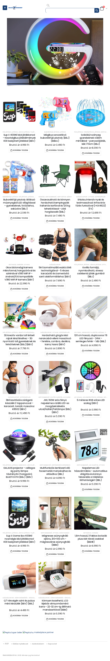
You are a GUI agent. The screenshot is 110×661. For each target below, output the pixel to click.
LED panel (77, 332)
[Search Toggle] (48, 5)
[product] (19, 112)
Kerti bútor (61, 197)
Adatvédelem (38, 644)
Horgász (41, 197)
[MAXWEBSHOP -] (15, 7)
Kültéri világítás (56, 397)
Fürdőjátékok (89, 132)
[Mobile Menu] (5, 7)
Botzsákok (87, 533)
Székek (69, 197)
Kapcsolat (52, 644)
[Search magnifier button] (96, 10)
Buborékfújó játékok (51, 132)
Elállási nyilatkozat (20, 644)
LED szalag (78, 397)
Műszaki (101, 332)
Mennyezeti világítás (90, 332)
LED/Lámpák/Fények (89, 397)
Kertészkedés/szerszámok (61, 465)
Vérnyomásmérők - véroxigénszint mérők (30, 598)
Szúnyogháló (64, 533)
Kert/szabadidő (51, 197)
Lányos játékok (24, 132)
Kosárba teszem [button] (20, 150)
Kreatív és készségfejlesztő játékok (31, 332)
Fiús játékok (7, 132)
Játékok (15, 132)
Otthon (91, 197)
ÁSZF (7, 644)
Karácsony (22, 465)
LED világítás (67, 397)
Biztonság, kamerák (16, 264)
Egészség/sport (81, 197)
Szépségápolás (100, 197)
